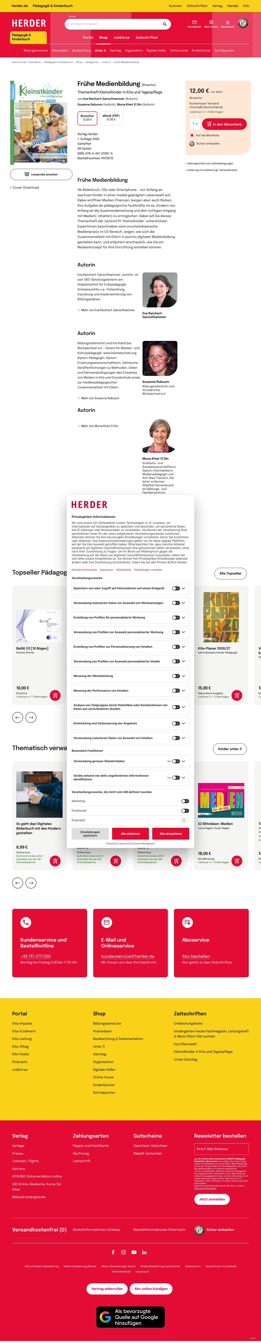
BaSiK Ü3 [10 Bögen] (32, 648)
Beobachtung (81, 50)
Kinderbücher (201, 50)
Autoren (175, 6)
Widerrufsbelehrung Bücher (80, 1266)
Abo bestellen (196, 956)
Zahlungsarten (91, 1136)
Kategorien (91, 62)
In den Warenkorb (227, 124)
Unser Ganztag (185, 1059)
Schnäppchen (224, 50)
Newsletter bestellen (220, 1136)
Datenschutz (193, 1266)
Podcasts (19, 1062)
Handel (232, 6)
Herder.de (20, 6)
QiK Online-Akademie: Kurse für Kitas (36, 1187)
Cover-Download (26, 187)
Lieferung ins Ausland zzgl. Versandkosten (212, 170)
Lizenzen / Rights (25, 1161)
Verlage (18, 1146)
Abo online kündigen (151, 1289)
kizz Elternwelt (185, 1044)
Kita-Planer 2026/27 (214, 648)
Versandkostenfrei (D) (39, 1230)
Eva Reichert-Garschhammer (103, 99)
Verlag (217, 6)
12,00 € (87, 118)
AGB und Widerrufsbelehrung (41, 1266)
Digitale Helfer (156, 50)
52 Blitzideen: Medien (215, 824)
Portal (88, 37)
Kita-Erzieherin (24, 1031)
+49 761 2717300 (35, 956)
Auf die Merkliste (207, 135)
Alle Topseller (231, 573)
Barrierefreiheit (121, 1272)
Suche (72, 17)
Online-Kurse (179, 50)
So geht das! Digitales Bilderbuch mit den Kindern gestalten (38, 828)
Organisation (134, 50)
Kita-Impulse (22, 1023)
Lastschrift (82, 1161)
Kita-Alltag (20, 1046)
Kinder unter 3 (230, 749)
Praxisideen (60, 50)
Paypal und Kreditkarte (91, 1146)
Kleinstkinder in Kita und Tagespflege (203, 1052)
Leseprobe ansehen (44, 175)
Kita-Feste (20, 1054)
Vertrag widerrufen (107, 1289)
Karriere (18, 1169)
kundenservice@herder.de (127, 956)
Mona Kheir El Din (129, 104)
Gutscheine (148, 1136)
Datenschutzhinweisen (205, 1188)
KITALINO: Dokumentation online (37, 1176)
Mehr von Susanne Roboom (100, 398)
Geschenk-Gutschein (150, 1146)
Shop (103, 37)
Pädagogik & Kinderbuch (53, 6)
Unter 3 (100, 50)
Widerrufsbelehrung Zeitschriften (160, 1266)
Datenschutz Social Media (221, 1266)
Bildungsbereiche (36, 50)
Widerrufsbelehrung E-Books (118, 1266)
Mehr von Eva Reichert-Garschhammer (108, 310)
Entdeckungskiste (188, 1023)
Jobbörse (122, 37)
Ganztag (115, 50)
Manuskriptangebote (28, 1197)
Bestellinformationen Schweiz (97, 1230)
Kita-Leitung (22, 1039)
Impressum (142, 1272)
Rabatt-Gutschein (148, 1153)
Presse (17, 1153)
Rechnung (81, 1153)
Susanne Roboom (89, 104)
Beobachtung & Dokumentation (118, 1039)
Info (246, 6)
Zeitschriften (197, 6)
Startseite (35, 62)
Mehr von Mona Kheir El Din (99, 426)
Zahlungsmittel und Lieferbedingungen (210, 163)
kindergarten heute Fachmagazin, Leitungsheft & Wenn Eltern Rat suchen (211, 1034)
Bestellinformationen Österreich (159, 1230)
